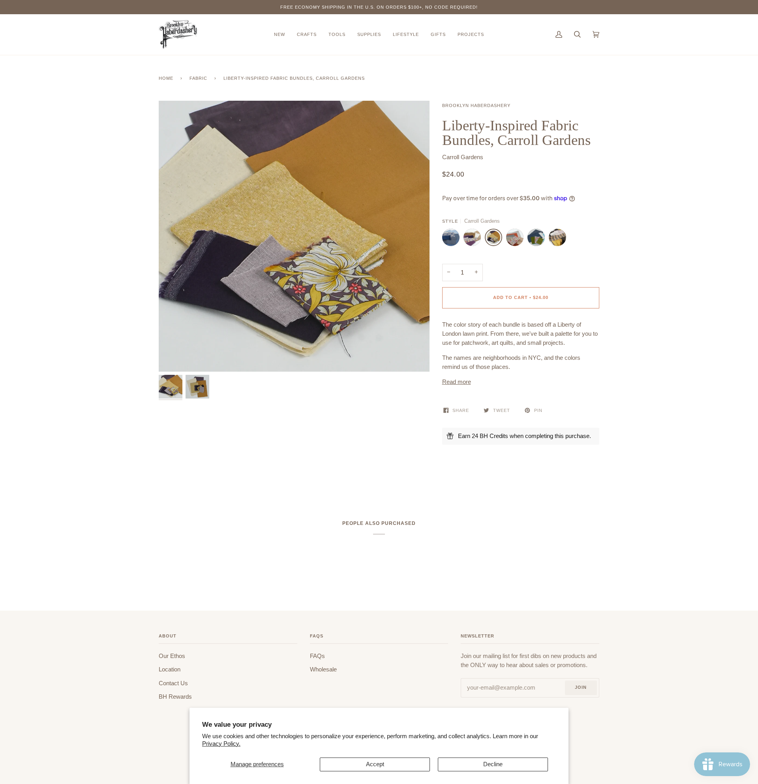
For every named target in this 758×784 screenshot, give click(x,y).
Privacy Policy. (221, 744)
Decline (493, 764)
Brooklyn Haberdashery (476, 105)
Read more (456, 382)
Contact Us (173, 683)
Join (581, 687)
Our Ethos (172, 656)
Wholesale (323, 669)
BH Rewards (175, 697)
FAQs (317, 656)
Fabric (198, 78)
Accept (375, 764)
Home (166, 78)
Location (169, 669)
